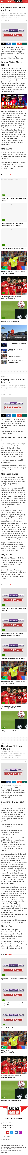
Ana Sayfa (3, 4)
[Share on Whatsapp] (24, 44)
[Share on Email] (19, 44)
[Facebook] (16, 1132)
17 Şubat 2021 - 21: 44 (6, 20)
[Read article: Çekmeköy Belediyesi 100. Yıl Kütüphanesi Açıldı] (4, 362)
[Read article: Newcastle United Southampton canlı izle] (14, 237)
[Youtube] (7, 1132)
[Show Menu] (26, 1)
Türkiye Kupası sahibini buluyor (11, 321)
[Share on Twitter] (3, 44)
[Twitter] (11, 1132)
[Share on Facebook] (8, 44)
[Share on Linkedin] (14, 44)
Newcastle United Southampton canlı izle (13, 248)
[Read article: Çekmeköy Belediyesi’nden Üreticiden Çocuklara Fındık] (4, 356)
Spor (7, 4)
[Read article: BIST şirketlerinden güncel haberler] (4, 345)
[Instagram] (20, 1132)
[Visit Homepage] (15, 1)
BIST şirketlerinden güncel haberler (17, 343)
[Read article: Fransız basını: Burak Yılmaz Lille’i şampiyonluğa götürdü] (14, 285)
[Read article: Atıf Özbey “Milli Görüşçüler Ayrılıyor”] (4, 351)
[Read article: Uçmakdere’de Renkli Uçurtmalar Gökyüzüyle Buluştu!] (14, 334)
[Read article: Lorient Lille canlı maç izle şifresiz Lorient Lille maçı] (14, 187)
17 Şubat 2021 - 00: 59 (6, 394)
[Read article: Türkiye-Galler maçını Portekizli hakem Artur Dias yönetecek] (14, 260)
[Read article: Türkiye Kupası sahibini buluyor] (14, 310)
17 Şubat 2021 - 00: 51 (6, 761)
